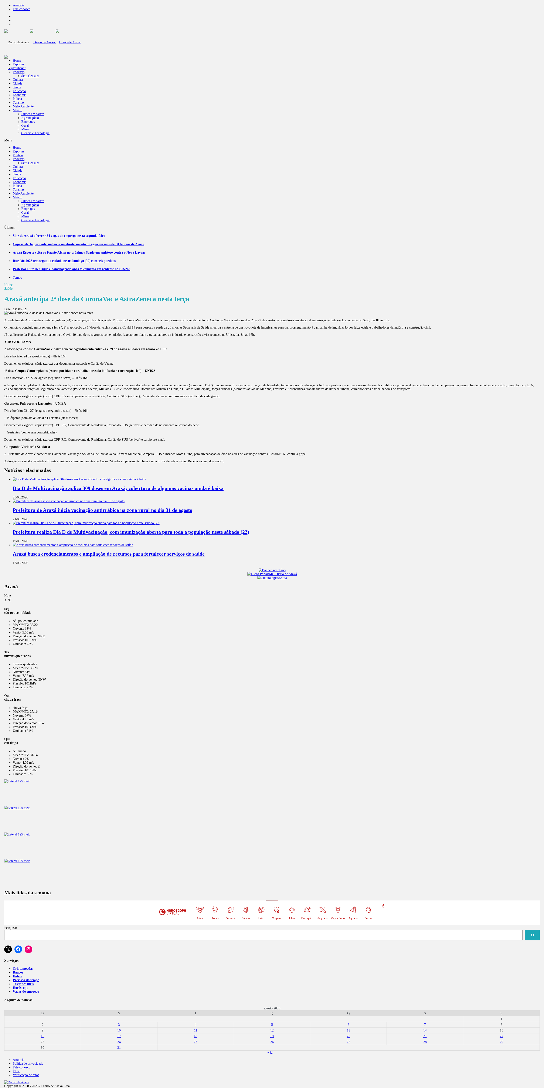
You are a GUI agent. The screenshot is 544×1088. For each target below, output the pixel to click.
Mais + (17, 110)
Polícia (17, 98)
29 (501, 1042)
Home (8, 284)
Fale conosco (21, 9)
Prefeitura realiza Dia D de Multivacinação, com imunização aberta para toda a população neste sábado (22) (131, 532)
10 (119, 1030)
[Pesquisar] (532, 935)
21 (425, 1036)
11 (195, 1030)
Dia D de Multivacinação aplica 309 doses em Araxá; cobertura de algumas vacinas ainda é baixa (118, 488)
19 (272, 1036)
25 (195, 1042)
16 (42, 1036)
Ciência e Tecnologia (35, 133)
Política (18, 68)
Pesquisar (10, 928)
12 (272, 1030)
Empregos (28, 121)
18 (195, 1036)
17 (119, 1036)
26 (272, 1042)
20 (348, 1036)
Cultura (18, 79)
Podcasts (18, 72)
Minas (25, 129)
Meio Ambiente (23, 106)
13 (348, 1030)
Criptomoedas (23, 968)
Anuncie (18, 5)
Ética (16, 1071)
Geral (25, 125)
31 (119, 1047)
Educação (19, 91)
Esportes (18, 64)
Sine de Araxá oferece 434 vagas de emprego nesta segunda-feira (59, 235)
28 (425, 1042)
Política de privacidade (28, 1063)
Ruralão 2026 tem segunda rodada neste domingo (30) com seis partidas (64, 260)
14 (425, 1030)
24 (119, 1042)
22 (501, 1036)
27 (348, 1042)
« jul (270, 1052)
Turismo (18, 102)
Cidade (17, 83)
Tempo (17, 277)
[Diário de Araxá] (55, 42)
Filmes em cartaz (32, 114)
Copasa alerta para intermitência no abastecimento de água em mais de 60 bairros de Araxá (78, 244)
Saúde (17, 87)
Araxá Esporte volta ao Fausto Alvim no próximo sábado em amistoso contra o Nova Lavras (79, 252)
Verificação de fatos (26, 1075)
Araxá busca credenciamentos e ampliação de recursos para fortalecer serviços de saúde (109, 554)
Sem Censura (30, 76)
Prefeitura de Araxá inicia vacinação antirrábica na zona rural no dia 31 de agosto (102, 510)
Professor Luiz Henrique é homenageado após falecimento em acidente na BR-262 (71, 269)
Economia (19, 95)
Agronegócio (30, 118)
